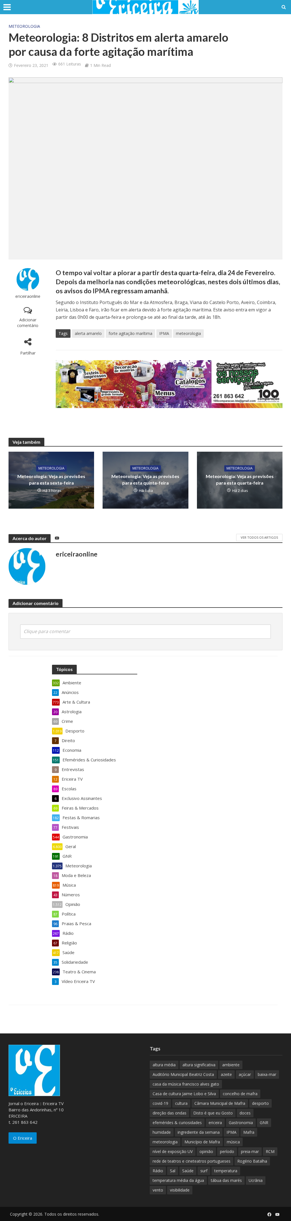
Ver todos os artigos (259, 537)
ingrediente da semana (199, 1132)
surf (203, 1170)
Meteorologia (24, 26)
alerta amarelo (88, 333)
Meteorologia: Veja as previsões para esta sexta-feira (51, 479)
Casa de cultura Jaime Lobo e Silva (184, 1093)
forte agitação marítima (130, 333)
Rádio (158, 1170)
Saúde (188, 1170)
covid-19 (160, 1103)
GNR (264, 1122)
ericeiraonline (27, 296)
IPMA (164, 333)
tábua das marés (226, 1180)
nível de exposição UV (173, 1151)
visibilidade (180, 1190)
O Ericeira (22, 1138)
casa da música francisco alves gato (186, 1084)
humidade (162, 1132)
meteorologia (188, 333)
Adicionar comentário (27, 322)
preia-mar (250, 1151)
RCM (270, 1151)
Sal (172, 1170)
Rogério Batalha (252, 1161)
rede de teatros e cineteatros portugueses (191, 1161)
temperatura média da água (178, 1180)
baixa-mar (267, 1074)
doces (245, 1113)
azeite (226, 1074)
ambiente (231, 1064)
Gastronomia (241, 1122)
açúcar (245, 1074)
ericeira (215, 1122)
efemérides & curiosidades (177, 1122)
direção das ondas (169, 1113)
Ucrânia (256, 1180)
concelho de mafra (240, 1093)
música (233, 1141)
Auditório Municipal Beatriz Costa (183, 1074)
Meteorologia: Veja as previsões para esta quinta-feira (145, 479)
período (227, 1151)
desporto (260, 1103)
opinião (206, 1151)
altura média (164, 1064)
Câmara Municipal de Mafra (219, 1103)
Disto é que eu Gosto (213, 1113)
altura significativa (198, 1064)
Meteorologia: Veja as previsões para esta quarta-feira (240, 479)
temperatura (225, 1170)
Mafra (248, 1132)
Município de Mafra (202, 1141)
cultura (181, 1103)
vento (158, 1190)
